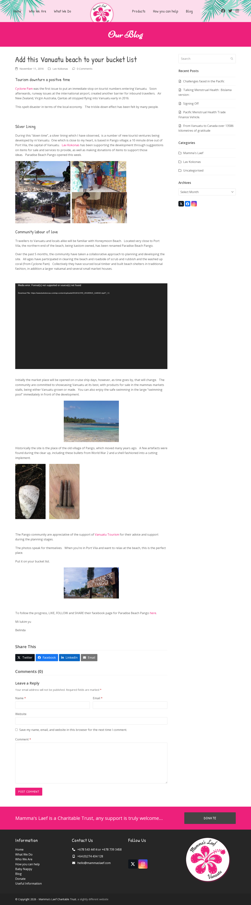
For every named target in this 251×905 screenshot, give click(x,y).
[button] (25, 657)
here (153, 613)
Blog (18, 874)
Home (19, 849)
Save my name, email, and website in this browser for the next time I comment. (73, 730)
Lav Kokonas (60, 68)
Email (98, 698)
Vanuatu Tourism (107, 534)
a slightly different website (93, 899)
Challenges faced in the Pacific (203, 81)
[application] (91, 326)
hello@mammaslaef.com (94, 863)
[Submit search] (232, 58)
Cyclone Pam (24, 89)
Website (20, 714)
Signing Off (191, 103)
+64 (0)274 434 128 (90, 856)
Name (20, 698)
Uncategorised (193, 170)
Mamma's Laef (193, 153)
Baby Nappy (23, 869)
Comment (23, 739)
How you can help (27, 864)
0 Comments (84, 68)
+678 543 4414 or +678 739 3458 (99, 849)
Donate (20, 879)
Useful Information (28, 883)
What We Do (24, 854)
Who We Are (23, 859)
